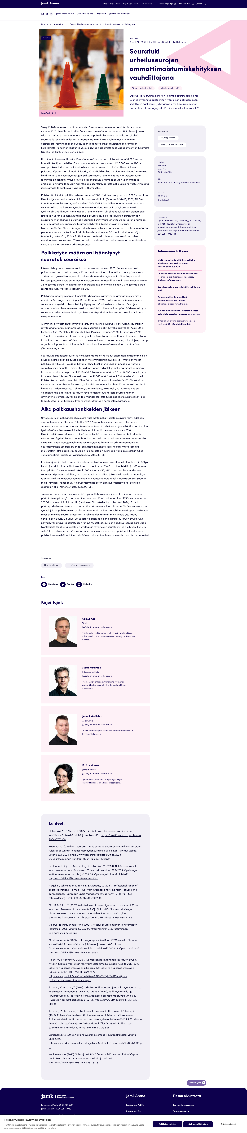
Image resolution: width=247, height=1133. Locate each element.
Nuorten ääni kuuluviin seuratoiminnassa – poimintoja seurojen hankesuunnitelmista (179, 312)
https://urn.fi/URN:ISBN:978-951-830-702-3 (107, 918)
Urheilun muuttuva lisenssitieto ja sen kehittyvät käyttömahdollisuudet (176, 322)
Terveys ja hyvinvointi (142, 88)
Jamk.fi (201, 4)
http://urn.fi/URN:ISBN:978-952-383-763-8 (73, 1063)
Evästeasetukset (228, 1124)
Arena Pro (58, 25)
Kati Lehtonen (179, 42)
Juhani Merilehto (165, 42)
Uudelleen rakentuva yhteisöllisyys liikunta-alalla (179, 289)
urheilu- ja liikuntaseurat (79, 565)
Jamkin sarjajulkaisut (119, 14)
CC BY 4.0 (167, 196)
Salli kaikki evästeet (167, 1124)
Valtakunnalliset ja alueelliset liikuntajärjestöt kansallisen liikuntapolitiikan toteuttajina (172, 300)
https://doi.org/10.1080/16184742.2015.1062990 (75, 898)
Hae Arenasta (184, 4)
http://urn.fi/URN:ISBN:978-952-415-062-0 (73, 878)
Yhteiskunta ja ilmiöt (170, 88)
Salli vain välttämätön (198, 1124)
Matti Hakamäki (148, 42)
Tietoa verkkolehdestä (111, 4)
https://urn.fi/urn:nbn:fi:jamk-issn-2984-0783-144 (179, 184)
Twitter (70, 584)
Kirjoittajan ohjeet (130, 4)
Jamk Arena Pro (85, 14)
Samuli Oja (135, 42)
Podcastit (101, 14)
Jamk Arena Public (65, 14)
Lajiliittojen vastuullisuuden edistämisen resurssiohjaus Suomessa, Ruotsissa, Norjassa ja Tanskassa (178, 277)
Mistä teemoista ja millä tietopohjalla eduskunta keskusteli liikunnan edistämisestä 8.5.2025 (176, 263)
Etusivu (44, 25)
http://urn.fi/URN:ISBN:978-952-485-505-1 (73, 953)
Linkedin (87, 584)
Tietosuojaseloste (181, 1111)
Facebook (53, 584)
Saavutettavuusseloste (184, 1105)
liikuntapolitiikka (51, 565)
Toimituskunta (146, 4)
